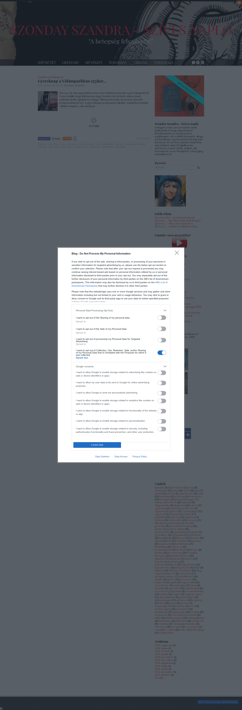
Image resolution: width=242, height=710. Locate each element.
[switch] (162, 317)
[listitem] (121, 310)
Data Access (121, 456)
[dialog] (121, 355)
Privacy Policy (140, 456)
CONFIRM (97, 445)
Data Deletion (102, 456)
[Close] (178, 254)
